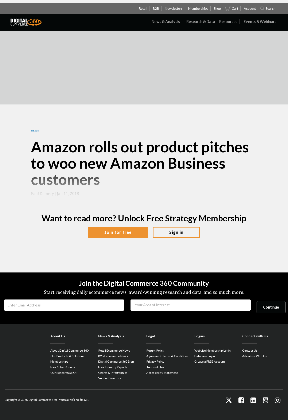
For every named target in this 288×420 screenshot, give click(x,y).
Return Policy (155, 350)
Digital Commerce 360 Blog (116, 361)
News (35, 130)
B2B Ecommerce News (113, 356)
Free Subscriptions (62, 367)
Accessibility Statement (162, 372)
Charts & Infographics (112, 372)
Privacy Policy (155, 361)
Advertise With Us (254, 356)
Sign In (176, 232)
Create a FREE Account (209, 361)
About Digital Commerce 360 (69, 350)
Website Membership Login (212, 350)
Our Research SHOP (64, 372)
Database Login (204, 356)
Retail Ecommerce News (114, 350)
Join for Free (118, 232)
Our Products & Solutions (67, 356)
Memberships (59, 361)
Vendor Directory (109, 378)
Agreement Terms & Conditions (167, 356)
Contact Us (249, 350)
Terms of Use (155, 367)
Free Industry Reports (113, 367)
